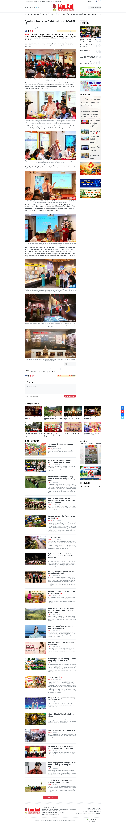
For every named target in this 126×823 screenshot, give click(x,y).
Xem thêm (50, 797)
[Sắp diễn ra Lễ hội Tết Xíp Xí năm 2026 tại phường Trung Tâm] (35, 785)
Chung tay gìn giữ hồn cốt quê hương (33, 417)
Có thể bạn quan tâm (32, 403)
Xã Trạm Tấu (95, 109)
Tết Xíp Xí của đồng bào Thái (71, 433)
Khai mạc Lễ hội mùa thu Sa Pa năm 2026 (88, 45)
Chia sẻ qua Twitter (28, 31)
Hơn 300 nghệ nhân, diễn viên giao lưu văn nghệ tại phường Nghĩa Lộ (52, 435)
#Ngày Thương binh (53, 371)
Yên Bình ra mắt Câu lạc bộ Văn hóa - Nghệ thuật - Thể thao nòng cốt (61, 747)
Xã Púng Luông (96, 106)
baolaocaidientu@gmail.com (52, 814)
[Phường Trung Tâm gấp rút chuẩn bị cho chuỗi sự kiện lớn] (35, 577)
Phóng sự (73, 14)
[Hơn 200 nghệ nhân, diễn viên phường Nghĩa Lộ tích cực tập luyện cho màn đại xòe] (35, 504)
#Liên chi (45, 371)
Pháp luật (57, 14)
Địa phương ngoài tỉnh (86, 99)
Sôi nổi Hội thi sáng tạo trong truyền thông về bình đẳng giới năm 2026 (95, 123)
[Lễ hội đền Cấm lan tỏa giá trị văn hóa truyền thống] (92, 427)
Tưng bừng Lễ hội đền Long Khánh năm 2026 (60, 445)
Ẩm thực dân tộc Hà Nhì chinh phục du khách (61, 517)
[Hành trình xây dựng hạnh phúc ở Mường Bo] (85, 131)
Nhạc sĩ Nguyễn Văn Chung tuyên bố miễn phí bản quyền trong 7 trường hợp (62, 765)
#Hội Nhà (33, 371)
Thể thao (63, 14)
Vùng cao (83, 443)
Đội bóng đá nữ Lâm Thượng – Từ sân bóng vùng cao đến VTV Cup (88, 58)
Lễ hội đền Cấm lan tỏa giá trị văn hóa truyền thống (91, 434)
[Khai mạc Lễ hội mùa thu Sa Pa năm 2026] (92, 411)
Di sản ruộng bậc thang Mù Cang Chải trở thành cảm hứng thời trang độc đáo (61, 479)
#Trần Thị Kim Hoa (35, 369)
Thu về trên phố (84, 50)
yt (98, 1)
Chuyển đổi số (79, 14)
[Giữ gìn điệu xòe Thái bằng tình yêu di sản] (35, 719)
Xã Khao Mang (96, 102)
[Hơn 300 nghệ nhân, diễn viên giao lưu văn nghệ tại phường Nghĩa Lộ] (53, 427)
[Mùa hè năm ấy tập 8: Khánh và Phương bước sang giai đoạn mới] (90, 32)
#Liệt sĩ (39, 371)
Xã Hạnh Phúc (86, 111)
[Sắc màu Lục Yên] (35, 542)
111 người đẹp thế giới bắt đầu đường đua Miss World (61, 699)
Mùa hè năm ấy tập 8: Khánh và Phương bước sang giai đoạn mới (88, 41)
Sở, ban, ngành (96, 99)
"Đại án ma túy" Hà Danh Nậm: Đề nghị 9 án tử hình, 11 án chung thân (95, 148)
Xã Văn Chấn (95, 117)
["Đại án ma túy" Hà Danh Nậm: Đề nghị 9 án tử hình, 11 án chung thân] (85, 147)
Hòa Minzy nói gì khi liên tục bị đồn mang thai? (61, 643)
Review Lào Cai (87, 14)
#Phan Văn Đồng (55, 369)
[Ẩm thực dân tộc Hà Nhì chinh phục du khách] (35, 521)
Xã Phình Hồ (95, 111)
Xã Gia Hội (95, 114)
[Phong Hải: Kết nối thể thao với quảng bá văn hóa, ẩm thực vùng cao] (53, 411)
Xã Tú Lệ (85, 109)
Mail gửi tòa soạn (46, 1)
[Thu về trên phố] (35, 682)
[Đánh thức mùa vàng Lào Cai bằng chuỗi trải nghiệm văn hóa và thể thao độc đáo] (35, 614)
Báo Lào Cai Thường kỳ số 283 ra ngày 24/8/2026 (90, 459)
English (89, 1)
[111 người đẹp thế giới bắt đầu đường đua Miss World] (35, 703)
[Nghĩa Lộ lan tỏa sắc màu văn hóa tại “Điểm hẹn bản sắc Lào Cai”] (73, 411)
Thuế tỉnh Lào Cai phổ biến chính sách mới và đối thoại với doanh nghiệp (94, 139)
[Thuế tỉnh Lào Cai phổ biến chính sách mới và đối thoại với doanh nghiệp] (85, 138)
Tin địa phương (85, 94)
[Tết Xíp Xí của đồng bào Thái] (73, 427)
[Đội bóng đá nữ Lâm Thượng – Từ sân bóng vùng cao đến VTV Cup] (35, 664)
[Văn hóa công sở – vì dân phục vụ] (35, 735)
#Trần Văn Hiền (45, 369)
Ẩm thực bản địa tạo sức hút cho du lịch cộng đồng (61, 592)
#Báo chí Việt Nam (65, 369)
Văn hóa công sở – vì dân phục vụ (61, 730)
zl (100, 1)
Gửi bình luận (70, 396)
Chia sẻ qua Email (33, 31)
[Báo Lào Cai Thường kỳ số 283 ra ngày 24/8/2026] (90, 454)
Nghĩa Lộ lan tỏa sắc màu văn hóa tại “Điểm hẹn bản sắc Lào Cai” (72, 418)
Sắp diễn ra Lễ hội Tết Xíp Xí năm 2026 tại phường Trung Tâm (60, 781)
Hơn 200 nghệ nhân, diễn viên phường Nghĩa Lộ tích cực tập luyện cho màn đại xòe (61, 500)
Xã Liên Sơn (86, 114)
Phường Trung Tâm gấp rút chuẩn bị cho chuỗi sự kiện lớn (61, 573)
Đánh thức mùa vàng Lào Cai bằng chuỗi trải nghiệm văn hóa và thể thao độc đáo (61, 611)
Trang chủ (26, 14)
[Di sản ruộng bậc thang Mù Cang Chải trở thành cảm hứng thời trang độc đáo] (35, 482)
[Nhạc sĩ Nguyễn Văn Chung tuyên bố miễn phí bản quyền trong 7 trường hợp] (35, 768)
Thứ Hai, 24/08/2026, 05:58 (32, 1)
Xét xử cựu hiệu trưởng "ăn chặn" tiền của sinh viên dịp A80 (94, 156)
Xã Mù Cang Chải (86, 105)
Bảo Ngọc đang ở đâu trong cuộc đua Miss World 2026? (87, 62)
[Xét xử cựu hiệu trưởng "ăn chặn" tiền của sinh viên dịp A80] (85, 155)
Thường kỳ (91, 443)
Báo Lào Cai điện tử (63, 7)
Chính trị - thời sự (32, 14)
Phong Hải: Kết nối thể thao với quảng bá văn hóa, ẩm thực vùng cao (53, 418)
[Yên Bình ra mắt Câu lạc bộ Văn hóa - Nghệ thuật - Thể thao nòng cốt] (35, 752)
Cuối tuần (98, 443)
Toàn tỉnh (85, 102)
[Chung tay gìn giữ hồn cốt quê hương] (33, 411)
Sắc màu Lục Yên (54, 537)
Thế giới (67, 14)
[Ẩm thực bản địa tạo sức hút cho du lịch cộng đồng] (35, 597)
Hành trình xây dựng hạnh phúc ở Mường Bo (95, 131)
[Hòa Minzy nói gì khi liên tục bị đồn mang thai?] (35, 648)
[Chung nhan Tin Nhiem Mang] (94, 820)
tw (122, 417)
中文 (93, 1)
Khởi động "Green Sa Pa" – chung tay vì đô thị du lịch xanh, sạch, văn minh (33, 435)
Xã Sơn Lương (86, 117)
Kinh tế (38, 14)
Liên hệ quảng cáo (57, 1)
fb (96, 1)
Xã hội (43, 14)
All (100, 14)
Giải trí (49, 464)
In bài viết (30, 31)
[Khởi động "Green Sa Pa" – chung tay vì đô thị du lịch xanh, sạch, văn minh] (33, 427)
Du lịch (52, 14)
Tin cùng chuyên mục (32, 441)
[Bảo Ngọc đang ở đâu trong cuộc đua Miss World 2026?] (35, 631)
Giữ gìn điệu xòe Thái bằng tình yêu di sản (61, 715)
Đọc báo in (94, 14)
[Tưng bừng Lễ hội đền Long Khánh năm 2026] (35, 449)
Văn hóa (47, 14)
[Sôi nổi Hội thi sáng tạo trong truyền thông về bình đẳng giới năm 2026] (85, 122)
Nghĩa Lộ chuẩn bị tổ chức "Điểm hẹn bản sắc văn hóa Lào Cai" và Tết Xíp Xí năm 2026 (62, 556)
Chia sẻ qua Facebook (26, 31)
